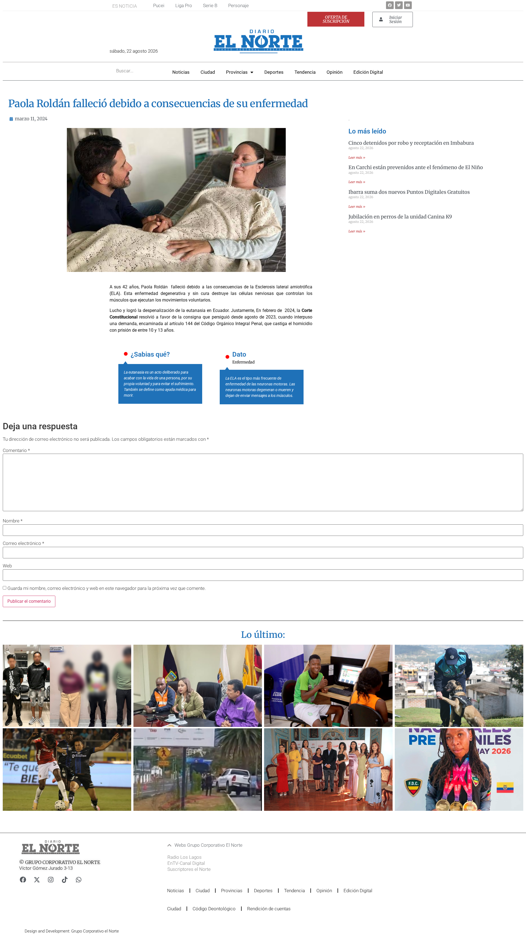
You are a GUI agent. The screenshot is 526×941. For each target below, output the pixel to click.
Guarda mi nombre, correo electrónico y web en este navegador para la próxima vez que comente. (106, 588)
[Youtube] (408, 5)
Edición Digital (368, 72)
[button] (248, 845)
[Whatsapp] (78, 879)
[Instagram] (50, 879)
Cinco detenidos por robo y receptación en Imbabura (411, 143)
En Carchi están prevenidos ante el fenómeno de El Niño (415, 167)
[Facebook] (390, 5)
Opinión (334, 72)
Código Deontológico (214, 908)
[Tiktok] (64, 879)
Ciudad (208, 72)
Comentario (16, 450)
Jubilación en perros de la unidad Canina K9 (400, 217)
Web (7, 566)
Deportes (274, 72)
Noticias (181, 72)
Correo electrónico (23, 543)
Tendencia (305, 72)
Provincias (237, 72)
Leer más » (356, 157)
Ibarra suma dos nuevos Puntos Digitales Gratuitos (409, 192)
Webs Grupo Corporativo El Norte (208, 845)
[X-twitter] (36, 879)
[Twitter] (399, 5)
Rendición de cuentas (269, 908)
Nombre (12, 521)
